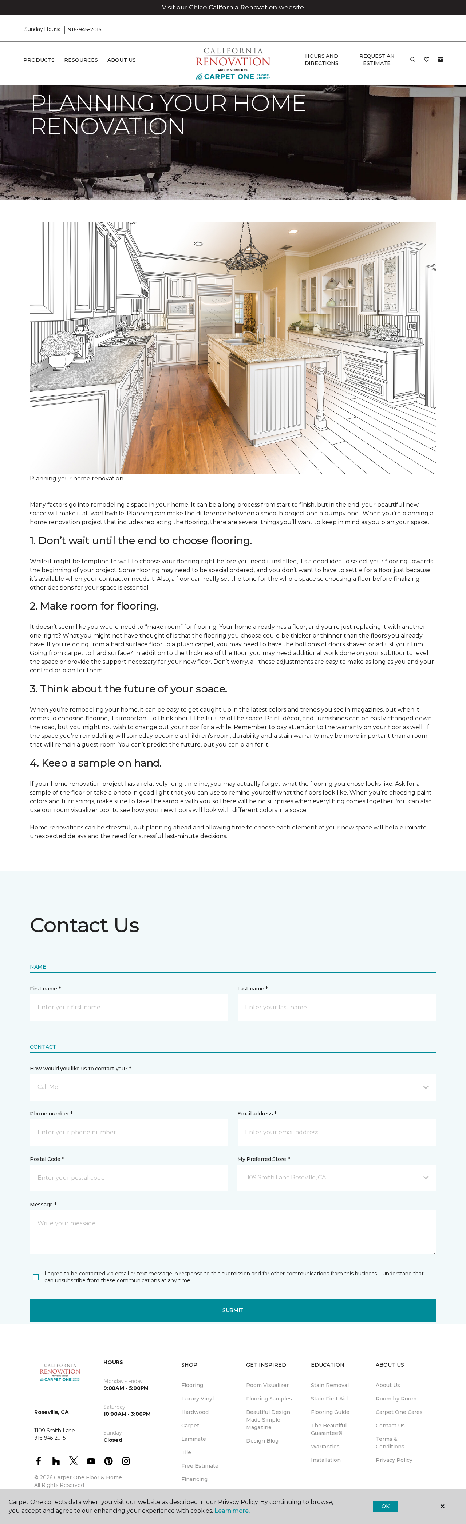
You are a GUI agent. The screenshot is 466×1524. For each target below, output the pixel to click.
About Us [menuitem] (388, 1385)
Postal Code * (47, 1159)
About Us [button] (121, 60)
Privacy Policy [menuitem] (394, 1460)
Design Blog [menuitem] (262, 1440)
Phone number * (51, 1113)
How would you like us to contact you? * (80, 1068)
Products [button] (39, 60)
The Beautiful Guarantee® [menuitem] (329, 1429)
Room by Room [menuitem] (396, 1398)
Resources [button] (81, 60)
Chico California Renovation (234, 7)
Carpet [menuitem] (190, 1425)
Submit (233, 1310)
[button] (413, 62)
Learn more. (232, 1510)
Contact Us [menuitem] (390, 1425)
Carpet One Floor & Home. (88, 1477)
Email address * (256, 1113)
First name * (45, 988)
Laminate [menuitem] (193, 1439)
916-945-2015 (85, 29)
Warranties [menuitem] (325, 1446)
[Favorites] (427, 62)
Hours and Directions (322, 60)
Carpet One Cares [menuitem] (399, 1412)
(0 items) (440, 59)
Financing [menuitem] (194, 1479)
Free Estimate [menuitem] (199, 1466)
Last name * (252, 988)
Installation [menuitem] (326, 1460)
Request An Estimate (376, 60)
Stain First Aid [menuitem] (329, 1398)
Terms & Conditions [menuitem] (390, 1443)
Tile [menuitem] (186, 1452)
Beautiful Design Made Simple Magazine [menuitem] (268, 1420)
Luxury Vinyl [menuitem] (197, 1398)
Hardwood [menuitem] (195, 1412)
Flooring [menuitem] (192, 1385)
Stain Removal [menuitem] (330, 1385)
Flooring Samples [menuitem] (269, 1398)
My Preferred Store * (263, 1159)
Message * (43, 1204)
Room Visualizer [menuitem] (267, 1385)
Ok (385, 1506)
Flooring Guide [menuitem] (330, 1412)
